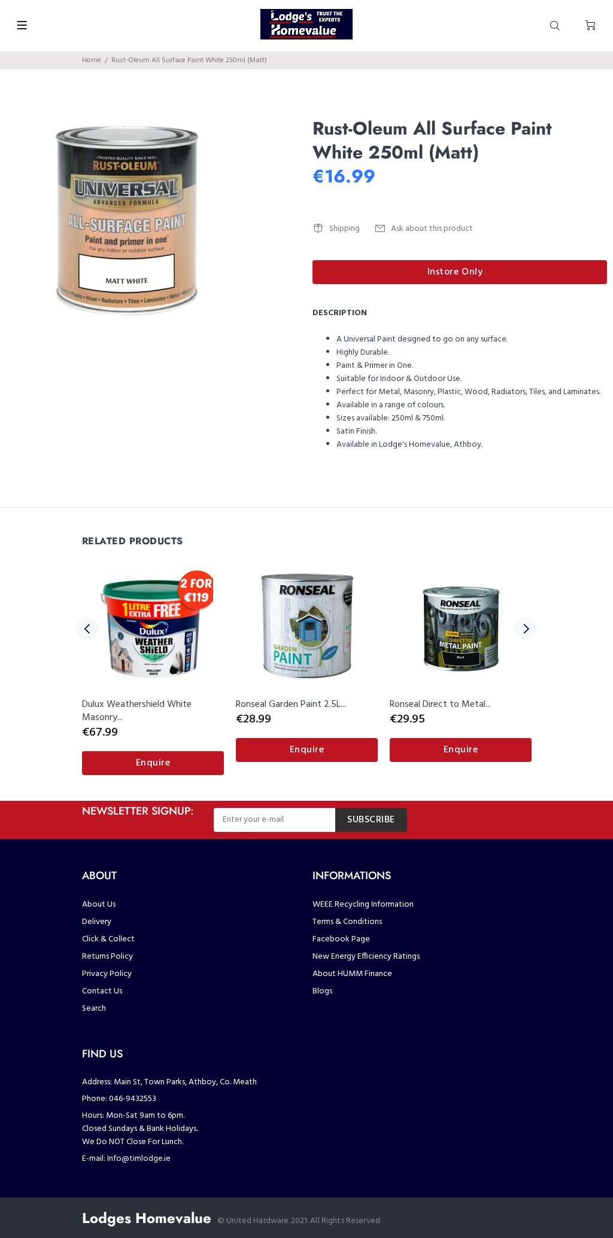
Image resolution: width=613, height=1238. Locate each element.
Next (525, 628)
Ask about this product (432, 229)
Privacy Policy (107, 974)
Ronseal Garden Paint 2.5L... (291, 704)
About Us (99, 904)
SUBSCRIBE (371, 820)
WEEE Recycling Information (363, 904)
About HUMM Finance (352, 974)
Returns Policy (107, 956)
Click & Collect (108, 939)
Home (91, 60)
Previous (87, 628)
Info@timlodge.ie (139, 1159)
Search (94, 1009)
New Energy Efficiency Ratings (366, 956)
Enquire (153, 763)
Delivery (96, 922)
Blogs (322, 991)
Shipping (344, 229)
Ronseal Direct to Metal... (440, 704)
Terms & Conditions (347, 922)
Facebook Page (341, 939)
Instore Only (455, 272)
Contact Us (102, 991)
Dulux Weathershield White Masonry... (137, 711)
